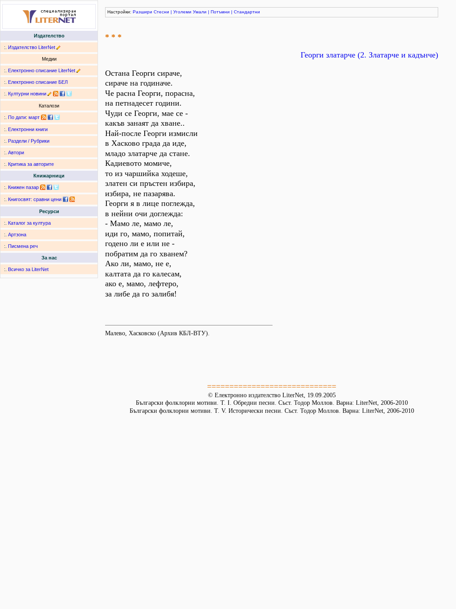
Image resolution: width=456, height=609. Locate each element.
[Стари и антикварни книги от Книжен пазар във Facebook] (49, 187)
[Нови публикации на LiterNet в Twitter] (57, 117)
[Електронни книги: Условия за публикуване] (59, 47)
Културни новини (27, 93)
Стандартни (247, 11)
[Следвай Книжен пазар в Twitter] (56, 187)
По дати (17, 117)
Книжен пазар (23, 187)
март (34, 117)
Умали (200, 11)
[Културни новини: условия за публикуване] (50, 93)
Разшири (142, 11)
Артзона (17, 234)
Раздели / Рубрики (28, 141)
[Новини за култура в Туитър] (69, 93)
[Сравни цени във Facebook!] (65, 199)
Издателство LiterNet (31, 47)
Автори (16, 152)
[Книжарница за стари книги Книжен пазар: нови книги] (42, 187)
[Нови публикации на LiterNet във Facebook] (50, 117)
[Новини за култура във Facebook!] (62, 93)
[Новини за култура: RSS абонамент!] (55, 93)
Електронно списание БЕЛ (38, 82)
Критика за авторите (31, 164)
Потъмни (220, 11)
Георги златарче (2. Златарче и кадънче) (369, 54)
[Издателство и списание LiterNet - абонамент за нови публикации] (43, 117)
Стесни (161, 11)
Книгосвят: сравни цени (34, 199)
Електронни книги (28, 129)
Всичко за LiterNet (28, 269)
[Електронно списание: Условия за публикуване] (79, 70)
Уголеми (182, 11)
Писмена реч (23, 246)
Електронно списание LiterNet (41, 70)
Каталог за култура (29, 223)
